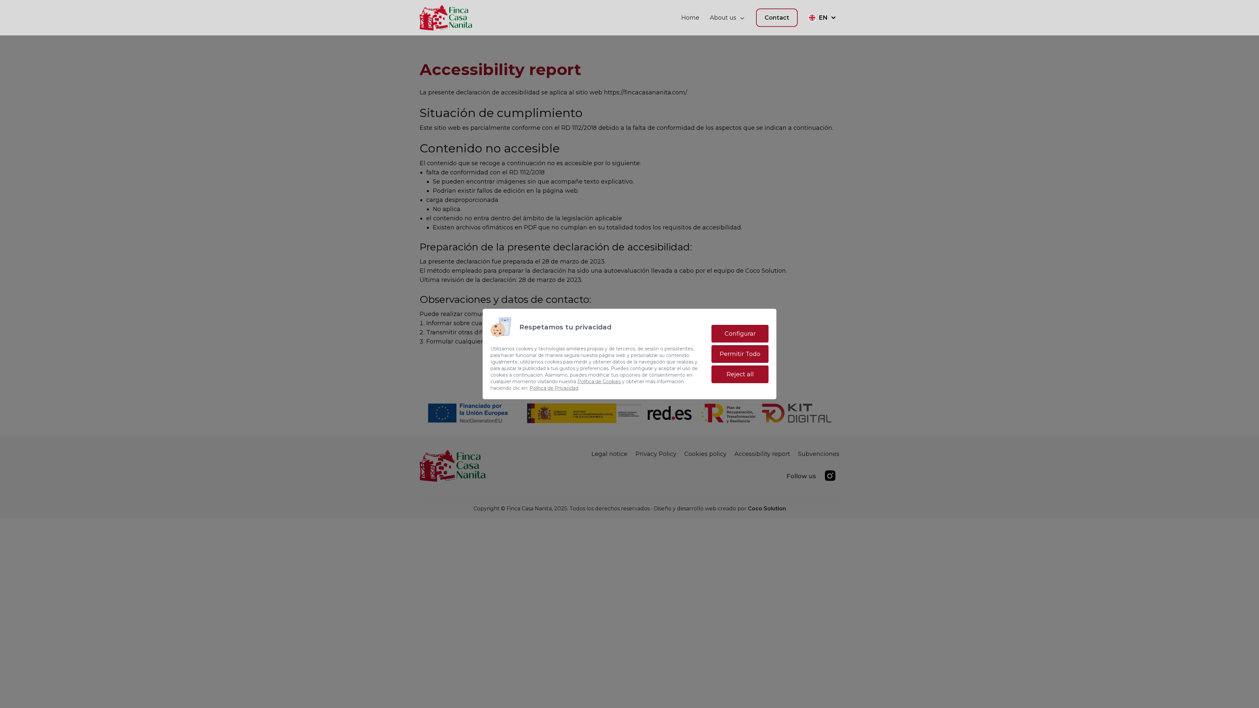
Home (690, 17)
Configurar (740, 333)
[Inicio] (446, 18)
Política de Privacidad (554, 388)
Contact (777, 17)
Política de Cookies (599, 381)
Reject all (740, 374)
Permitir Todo (740, 354)
